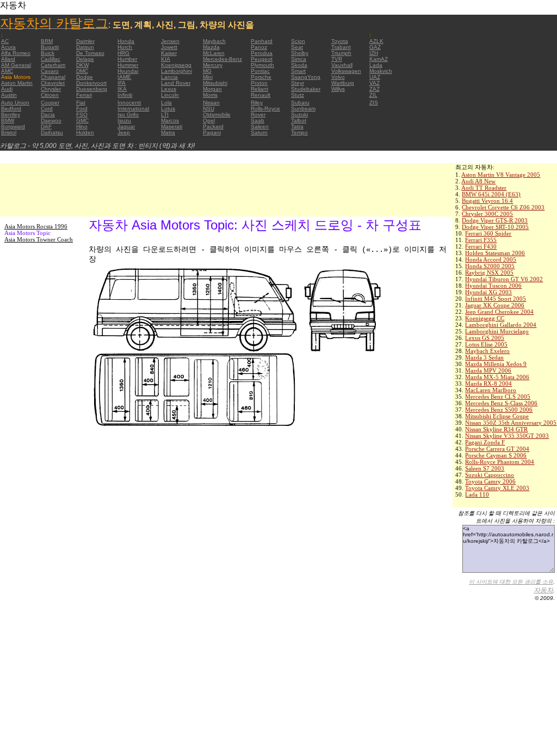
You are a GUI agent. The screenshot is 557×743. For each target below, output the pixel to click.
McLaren (214, 53)
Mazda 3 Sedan (484, 357)
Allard (8, 59)
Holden (85, 132)
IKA (122, 89)
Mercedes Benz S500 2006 (499, 409)
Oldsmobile (217, 114)
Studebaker (305, 89)
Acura (8, 47)
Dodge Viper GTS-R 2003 (495, 220)
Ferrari (84, 95)
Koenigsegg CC (484, 318)
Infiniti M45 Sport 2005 (495, 298)
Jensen (170, 41)
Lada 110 (477, 494)
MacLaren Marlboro (490, 390)
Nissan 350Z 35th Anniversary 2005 (510, 422)
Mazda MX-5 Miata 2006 (497, 377)
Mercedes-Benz (222, 59)
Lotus (168, 109)
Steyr (297, 83)
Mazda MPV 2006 (488, 370)
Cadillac (50, 59)
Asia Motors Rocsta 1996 (35, 226)
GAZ (375, 47)
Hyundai (127, 71)
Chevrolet (53, 83)
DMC (82, 71)
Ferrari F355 (481, 240)
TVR (336, 59)
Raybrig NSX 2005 (489, 272)
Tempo (299, 132)
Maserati (171, 126)
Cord (47, 109)
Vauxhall (341, 65)
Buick (47, 53)
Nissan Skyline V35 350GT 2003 (507, 435)
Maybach (214, 41)
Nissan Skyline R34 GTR (496, 429)
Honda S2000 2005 (490, 266)
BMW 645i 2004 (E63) (491, 194)
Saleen (260, 126)
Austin (9, 95)
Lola (166, 103)
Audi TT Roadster (483, 187)
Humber (127, 59)
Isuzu (124, 120)
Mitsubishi (215, 83)
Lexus (168, 89)
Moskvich (380, 71)
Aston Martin (17, 83)
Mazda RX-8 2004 (488, 383)
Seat (297, 47)
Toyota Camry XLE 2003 (497, 488)
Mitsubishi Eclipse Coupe (497, 416)
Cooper (50, 103)
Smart (298, 71)
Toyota (339, 41)
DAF (46, 126)
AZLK (376, 41)
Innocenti (129, 103)
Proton (259, 83)
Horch (124, 47)
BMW (7, 120)
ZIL (373, 95)
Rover (258, 114)
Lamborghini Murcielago (497, 331)
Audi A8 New (478, 181)
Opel (209, 120)
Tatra (297, 126)
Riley (257, 103)
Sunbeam (303, 109)
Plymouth (262, 65)
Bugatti (50, 47)
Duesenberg (91, 89)
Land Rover (175, 83)
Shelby (299, 53)
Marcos (170, 120)
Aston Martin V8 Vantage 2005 (500, 174)
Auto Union (15, 103)
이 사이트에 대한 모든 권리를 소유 (511, 582)
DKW (82, 65)
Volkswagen (346, 71)
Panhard (262, 41)
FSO (82, 114)
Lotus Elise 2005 (486, 344)
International (133, 109)
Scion (298, 41)
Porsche (261, 77)
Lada (375, 65)
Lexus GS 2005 (484, 338)
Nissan (211, 103)
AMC (7, 71)
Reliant (259, 89)
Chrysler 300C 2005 (487, 213)
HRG (123, 53)
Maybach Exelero (487, 351)
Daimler (85, 41)
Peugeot (262, 59)
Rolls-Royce (265, 109)
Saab (257, 120)
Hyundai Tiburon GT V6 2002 (504, 279)
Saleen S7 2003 (484, 468)
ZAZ (374, 89)
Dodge (84, 77)
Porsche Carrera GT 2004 (497, 448)
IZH (373, 53)
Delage (85, 59)
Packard (213, 126)
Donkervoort (91, 83)
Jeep (123, 132)
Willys (338, 89)
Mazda (211, 47)
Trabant (341, 47)
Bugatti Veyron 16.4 (487, 200)
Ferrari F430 (481, 246)
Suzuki (299, 114)
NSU (208, 109)
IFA (121, 83)
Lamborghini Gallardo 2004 (500, 324)
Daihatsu (52, 132)
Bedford (11, 109)
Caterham (53, 65)
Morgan (212, 89)
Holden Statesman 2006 (495, 253)
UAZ (374, 77)
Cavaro (50, 71)
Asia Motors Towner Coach (38, 239)
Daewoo (51, 120)
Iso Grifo (128, 114)
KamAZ (378, 59)
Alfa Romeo (15, 53)
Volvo (338, 77)
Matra (168, 132)
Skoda (299, 65)
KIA (165, 59)
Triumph (341, 53)
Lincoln (170, 95)
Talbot (298, 120)
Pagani (212, 132)
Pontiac (260, 71)
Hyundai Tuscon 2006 (493, 285)
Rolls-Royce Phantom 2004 (499, 462)
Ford (82, 109)
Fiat (80, 103)
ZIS (373, 103)
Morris (210, 95)
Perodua (262, 53)
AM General (16, 65)
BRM (47, 41)
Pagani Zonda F (485, 442)
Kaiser (169, 53)
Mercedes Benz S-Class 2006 (501, 403)
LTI (165, 114)
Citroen (50, 95)
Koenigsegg (176, 65)
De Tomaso (90, 53)
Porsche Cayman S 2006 (496, 455)
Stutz (297, 95)
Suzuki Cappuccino (489, 475)
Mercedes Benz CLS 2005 (497, 396)
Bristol (8, 132)
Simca (298, 59)
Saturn (259, 132)
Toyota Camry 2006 (490, 481)
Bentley (10, 114)
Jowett (169, 47)
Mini (208, 77)
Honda (125, 41)
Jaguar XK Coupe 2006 (494, 305)
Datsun (85, 47)
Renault (260, 95)
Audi (7, 89)
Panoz (259, 47)
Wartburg (342, 83)
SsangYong (305, 77)
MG (207, 71)
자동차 (543, 590)
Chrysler (51, 89)
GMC (82, 120)
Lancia (169, 77)
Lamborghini (176, 71)
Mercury (212, 65)
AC (5, 41)
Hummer (127, 65)
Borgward (13, 126)
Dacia (48, 114)
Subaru (300, 103)
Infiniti (124, 95)
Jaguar (126, 126)
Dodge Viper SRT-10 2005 (495, 227)
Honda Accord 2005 (490, 259)
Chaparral (53, 77)
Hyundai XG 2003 (488, 292)
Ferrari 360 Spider (488, 233)
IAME (124, 77)
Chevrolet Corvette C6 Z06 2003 (503, 207)
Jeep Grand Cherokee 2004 (499, 311)
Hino (82, 126)
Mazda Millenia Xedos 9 (496, 364)
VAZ (374, 83)
